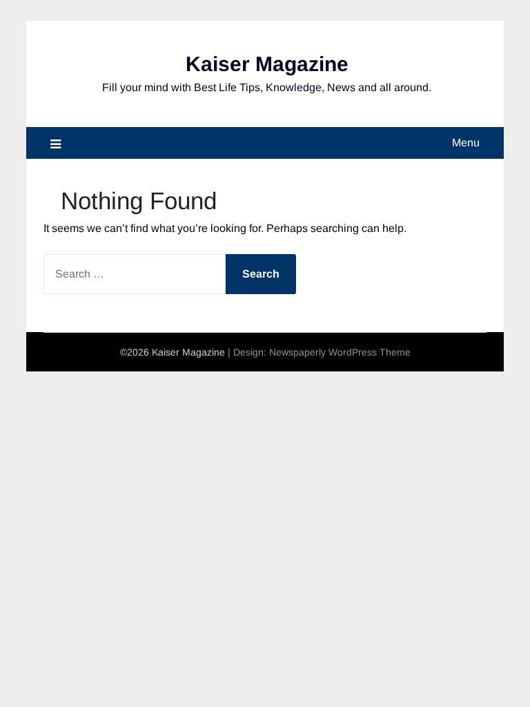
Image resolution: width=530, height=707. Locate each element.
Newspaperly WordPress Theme (340, 352)
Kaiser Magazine (267, 63)
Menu (466, 142)
